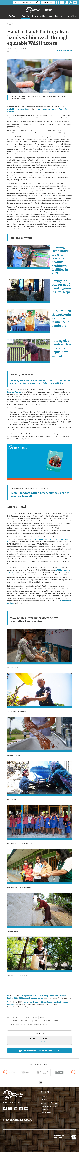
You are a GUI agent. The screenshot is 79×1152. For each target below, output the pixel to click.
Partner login (47, 2)
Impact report (46, 1113)
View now (7, 1124)
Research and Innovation (65, 16)
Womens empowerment (37, 1024)
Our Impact (45, 1109)
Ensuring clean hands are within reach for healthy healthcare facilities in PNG (60, 260)
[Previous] (5, 1072)
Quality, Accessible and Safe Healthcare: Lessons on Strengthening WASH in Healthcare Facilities (40, 382)
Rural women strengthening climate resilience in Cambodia (61, 318)
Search (37, 2)
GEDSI (49, 1018)
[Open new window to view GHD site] (73, 1137)
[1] (45, 190)
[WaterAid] (21, 1072)
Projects (25, 16)
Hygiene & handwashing (21, 1021)
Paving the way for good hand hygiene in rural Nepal (62, 286)
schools (58, 600)
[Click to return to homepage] (39, 10)
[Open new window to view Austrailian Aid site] (59, 1137)
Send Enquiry (39, 1041)
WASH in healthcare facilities (46, 1021)
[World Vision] (39, 1072)
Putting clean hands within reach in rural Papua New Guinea (61, 348)
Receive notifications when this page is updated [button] (42, 1050)
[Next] (73, 1072)
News (18, 52)
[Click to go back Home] (13, 1095)
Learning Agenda (14, 392)
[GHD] (56, 1072)
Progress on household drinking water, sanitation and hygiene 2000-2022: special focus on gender (36, 997)
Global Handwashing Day (17, 109)
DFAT (42, 1018)
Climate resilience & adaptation (24, 1018)
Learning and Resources (42, 16)
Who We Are (13, 16)
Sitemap (46, 1091)
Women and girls (18, 1024)
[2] (47, 195)
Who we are (45, 1096)
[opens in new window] (28, 257)
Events (12, 52)
